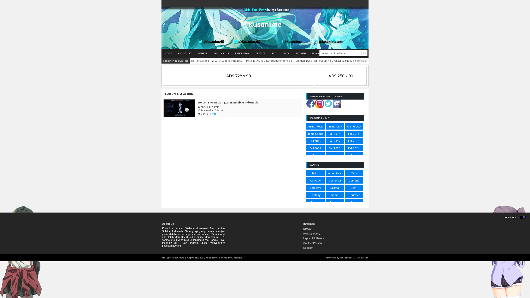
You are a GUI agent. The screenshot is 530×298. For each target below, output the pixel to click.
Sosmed (301, 53)
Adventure (334, 173)
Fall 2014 (334, 134)
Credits (260, 53)
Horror (212, 113)
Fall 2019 (315, 148)
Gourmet (354, 195)
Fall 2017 (334, 141)
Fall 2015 (354, 134)
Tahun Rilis (221, 53)
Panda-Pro (362, 257)
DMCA (286, 53)
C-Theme (236, 257)
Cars (354, 173)
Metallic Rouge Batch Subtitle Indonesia (269, 60)
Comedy (315, 180)
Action (315, 173)
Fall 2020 (334, 148)
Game (334, 195)
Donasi (316, 53)
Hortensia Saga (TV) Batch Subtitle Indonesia (217, 60)
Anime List (185, 53)
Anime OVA (354, 126)
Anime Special (315, 134)
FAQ (274, 53)
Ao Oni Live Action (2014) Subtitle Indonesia (228, 102)
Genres (202, 53)
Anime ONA (335, 126)
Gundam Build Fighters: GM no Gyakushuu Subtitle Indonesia (330, 60)
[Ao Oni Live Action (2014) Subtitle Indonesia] (179, 108)
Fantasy (315, 195)
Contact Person (312, 243)
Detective (315, 188)
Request (308, 247)
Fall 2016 (315, 141)
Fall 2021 (354, 148)
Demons (354, 180)
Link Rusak (242, 53)
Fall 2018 (354, 141)
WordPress (346, 257)
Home (168, 53)
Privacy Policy (311, 233)
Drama (334, 188)
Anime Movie (315, 126)
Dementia (335, 180)
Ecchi (354, 188)
